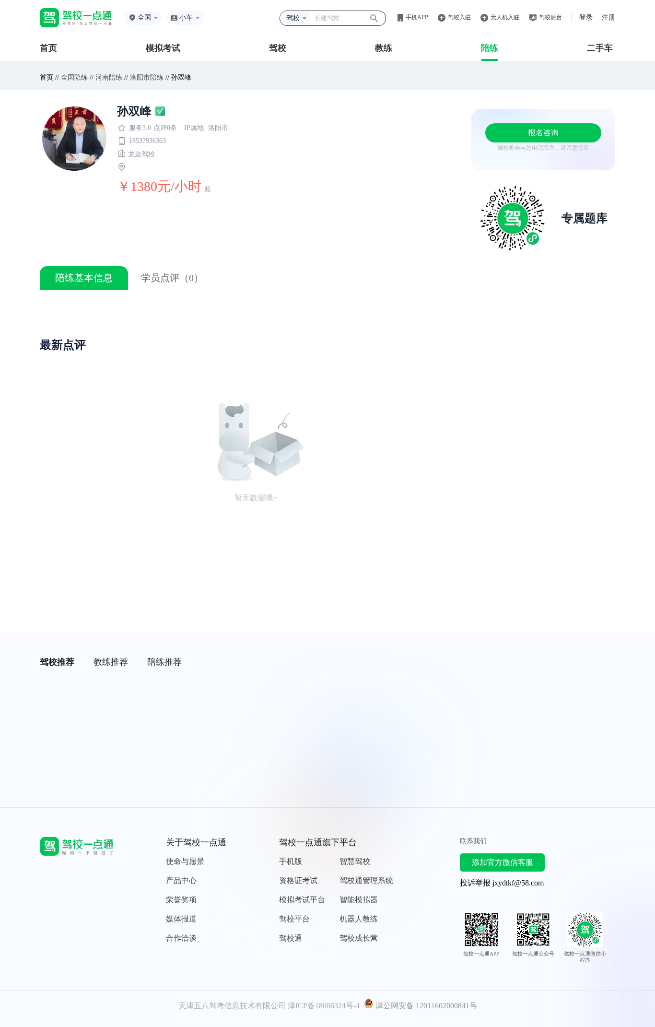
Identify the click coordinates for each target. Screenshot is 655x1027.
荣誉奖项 (181, 900)
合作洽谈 (181, 938)
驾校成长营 (358, 938)
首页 (48, 48)
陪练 (489, 48)
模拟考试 (163, 48)
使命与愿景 (185, 861)
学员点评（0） (172, 277)
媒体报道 (181, 919)
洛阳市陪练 (147, 77)
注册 (608, 17)
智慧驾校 (354, 861)
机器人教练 (358, 919)
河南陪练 (108, 77)
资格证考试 (298, 880)
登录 (586, 17)
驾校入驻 (459, 17)
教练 (383, 48)
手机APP (417, 17)
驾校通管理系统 (366, 880)
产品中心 (181, 880)
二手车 (600, 48)
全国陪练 (74, 77)
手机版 (290, 861)
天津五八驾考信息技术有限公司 (232, 1006)
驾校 (277, 48)
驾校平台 (294, 919)
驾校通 (290, 938)
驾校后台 (550, 17)
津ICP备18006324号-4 (324, 1006)
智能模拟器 (358, 900)
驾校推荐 (57, 662)
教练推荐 (111, 662)
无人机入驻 (505, 17)
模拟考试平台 (302, 900)
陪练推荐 (164, 662)
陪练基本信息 (84, 277)
